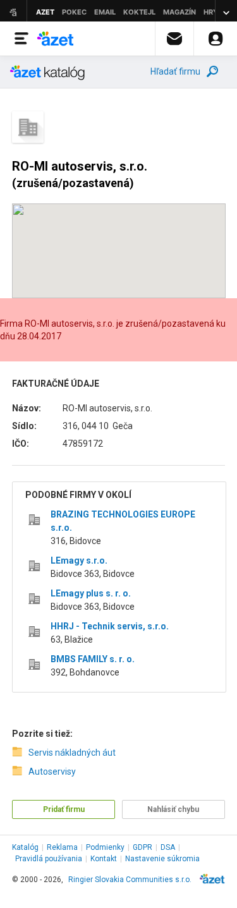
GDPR (142, 847)
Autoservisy (52, 771)
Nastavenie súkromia (162, 858)
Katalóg (25, 847)
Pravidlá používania (48, 858)
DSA (168, 847)
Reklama (62, 847)
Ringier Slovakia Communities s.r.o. (129, 879)
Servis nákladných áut (72, 753)
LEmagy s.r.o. (79, 560)
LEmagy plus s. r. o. (91, 593)
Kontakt (103, 858)
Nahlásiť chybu (173, 809)
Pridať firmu (64, 809)
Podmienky (105, 847)
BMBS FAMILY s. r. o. (93, 659)
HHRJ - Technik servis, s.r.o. (110, 626)
